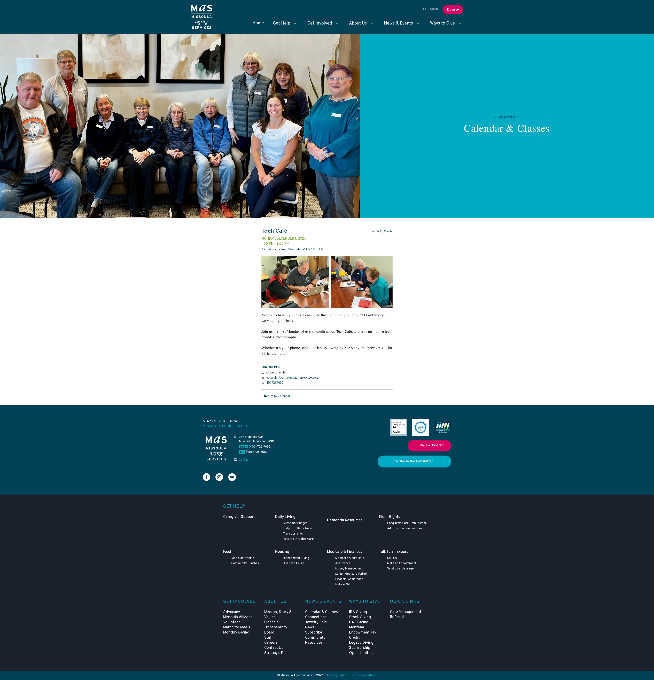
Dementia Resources (344, 520)
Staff (268, 637)
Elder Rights (389, 516)
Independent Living (296, 558)
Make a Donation (432, 445)
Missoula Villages (295, 523)
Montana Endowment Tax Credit (362, 632)
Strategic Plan (276, 653)
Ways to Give (442, 23)
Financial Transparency (275, 625)
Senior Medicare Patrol (351, 574)
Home (258, 23)
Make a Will (343, 585)
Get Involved (319, 23)
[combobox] (430, 9)
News (309, 627)
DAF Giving (358, 622)
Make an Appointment (401, 563)
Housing (282, 551)
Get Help (281, 23)
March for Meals (236, 627)
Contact (244, 460)
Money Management (349, 569)
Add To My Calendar (382, 231)
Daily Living (285, 516)
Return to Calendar (277, 395)
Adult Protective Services (404, 528)
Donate (453, 9)
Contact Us (273, 647)
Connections (315, 617)
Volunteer (231, 622)
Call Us (392, 558)
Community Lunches (245, 563)
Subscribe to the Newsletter (411, 461)
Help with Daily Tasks (298, 528)
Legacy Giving (361, 642)
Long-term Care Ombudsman (407, 523)
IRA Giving (358, 612)
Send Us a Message (400, 569)
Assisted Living (293, 563)
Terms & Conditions (363, 675)
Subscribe (313, 632)
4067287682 (274, 382)
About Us (358, 23)
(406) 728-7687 (257, 452)
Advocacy (231, 612)
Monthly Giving (236, 632)
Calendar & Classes (507, 128)
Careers (270, 642)
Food (227, 551)
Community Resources (315, 640)
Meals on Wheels (242, 558)
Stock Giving (360, 617)
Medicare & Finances (344, 551)
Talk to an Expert (393, 551)
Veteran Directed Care (298, 539)
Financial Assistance (349, 579)
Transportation (293, 534)
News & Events (398, 23)
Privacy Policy (337, 675)
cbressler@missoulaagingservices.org (292, 377)
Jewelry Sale (316, 622)
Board (269, 632)
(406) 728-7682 (260, 447)
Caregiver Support (239, 516)
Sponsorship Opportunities (361, 650)
